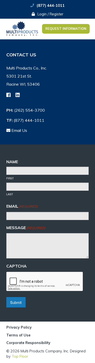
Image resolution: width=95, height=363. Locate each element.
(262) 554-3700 (29, 110)
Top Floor (20, 356)
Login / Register (49, 14)
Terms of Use (18, 335)
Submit (16, 302)
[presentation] (44, 282)
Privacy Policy (19, 328)
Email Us (18, 130)
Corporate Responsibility (28, 343)
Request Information (65, 29)
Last (9, 194)
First (10, 178)
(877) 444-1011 (51, 5)
